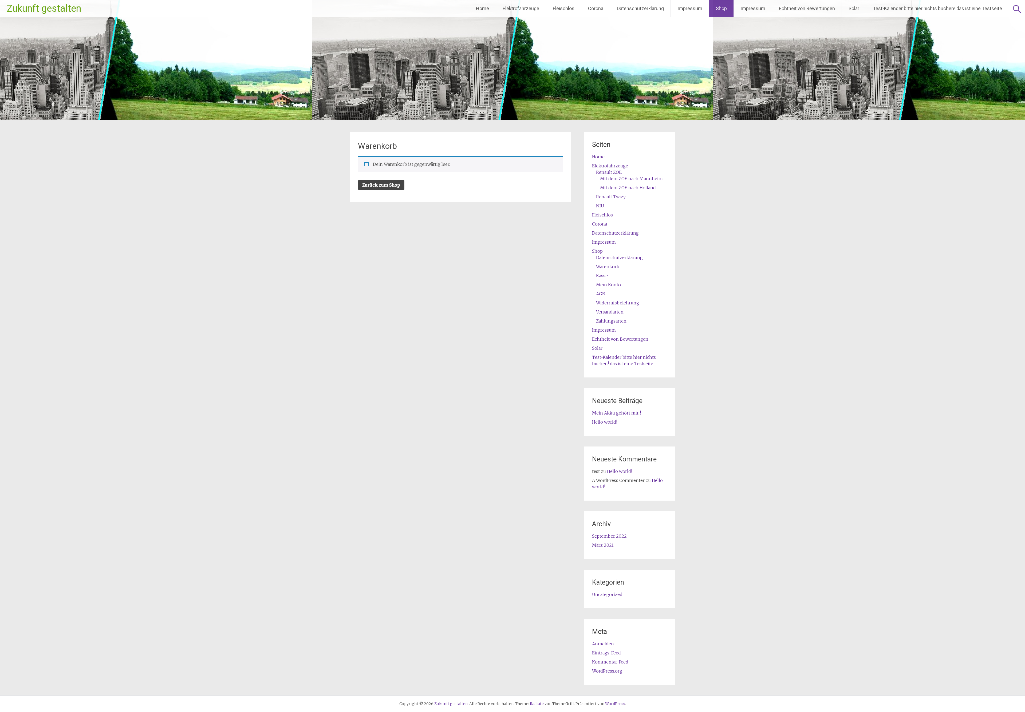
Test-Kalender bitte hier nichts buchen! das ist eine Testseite (937, 8)
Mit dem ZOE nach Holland (628, 187)
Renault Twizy (611, 196)
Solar (854, 8)
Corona (595, 8)
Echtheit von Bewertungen (807, 8)
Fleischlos (563, 8)
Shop (721, 8)
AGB (600, 293)
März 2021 (603, 545)
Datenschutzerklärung (640, 8)
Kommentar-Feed (610, 662)
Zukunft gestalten (44, 8)
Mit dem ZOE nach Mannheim (631, 178)
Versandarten (610, 312)
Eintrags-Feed (606, 652)
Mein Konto (608, 284)
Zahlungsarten (611, 321)
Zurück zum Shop (381, 185)
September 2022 (609, 536)
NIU (600, 205)
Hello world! (604, 422)
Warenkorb (607, 266)
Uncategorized (607, 594)
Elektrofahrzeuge (521, 8)
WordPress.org (607, 671)
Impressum (689, 8)
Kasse (602, 275)
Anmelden (603, 643)
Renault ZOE (609, 172)
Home (482, 8)
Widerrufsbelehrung (617, 302)
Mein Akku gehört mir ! (616, 413)
